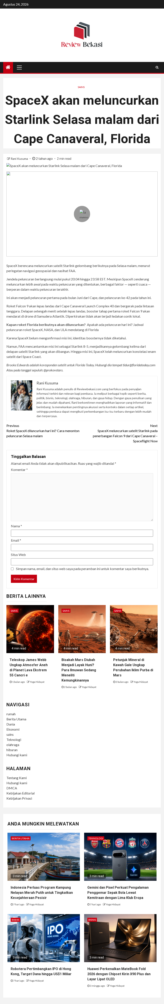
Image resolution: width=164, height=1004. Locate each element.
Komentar (19, 470)
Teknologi (13, 739)
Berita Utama (16, 719)
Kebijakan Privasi (19, 798)
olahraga (12, 745)
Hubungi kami (16, 755)
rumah (11, 714)
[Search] (157, 67)
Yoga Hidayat (37, 681)
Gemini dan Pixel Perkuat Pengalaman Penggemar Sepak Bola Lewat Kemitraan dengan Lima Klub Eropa (118, 892)
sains (10, 734)
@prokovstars (53, 370)
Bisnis (15, 919)
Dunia (10, 724)
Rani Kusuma (20, 158)
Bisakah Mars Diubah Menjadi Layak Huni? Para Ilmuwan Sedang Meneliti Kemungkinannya (79, 670)
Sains (81, 87)
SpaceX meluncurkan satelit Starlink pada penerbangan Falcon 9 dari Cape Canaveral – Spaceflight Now (125, 433)
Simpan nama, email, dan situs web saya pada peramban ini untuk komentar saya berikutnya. (82, 569)
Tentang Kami (16, 778)
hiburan (12, 750)
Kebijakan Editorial (20, 793)
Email (16, 540)
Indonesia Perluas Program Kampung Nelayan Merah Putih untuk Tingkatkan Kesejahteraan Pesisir (42, 892)
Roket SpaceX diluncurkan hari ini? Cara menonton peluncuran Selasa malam (42, 431)
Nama (16, 526)
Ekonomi (12, 729)
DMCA (11, 788)
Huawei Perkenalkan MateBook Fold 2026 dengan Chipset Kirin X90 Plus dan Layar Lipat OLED (119, 974)
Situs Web (18, 555)
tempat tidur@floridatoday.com (133, 365)
